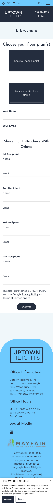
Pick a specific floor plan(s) (26, 93)
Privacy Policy (30, 294)
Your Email (9, 125)
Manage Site (33, 474)
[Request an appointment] (14, 3)
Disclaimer (17, 474)
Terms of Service (12, 298)
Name (6, 158)
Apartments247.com (24, 456)
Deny (21, 499)
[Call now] (19, 3)
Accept (8, 499)
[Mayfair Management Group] (26, 443)
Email (6, 173)
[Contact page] (8, 3)
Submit (26, 306)
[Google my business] (12, 431)
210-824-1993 (42, 14)
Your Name (10, 111)
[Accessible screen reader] (3, 3)
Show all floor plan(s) (26, 61)
